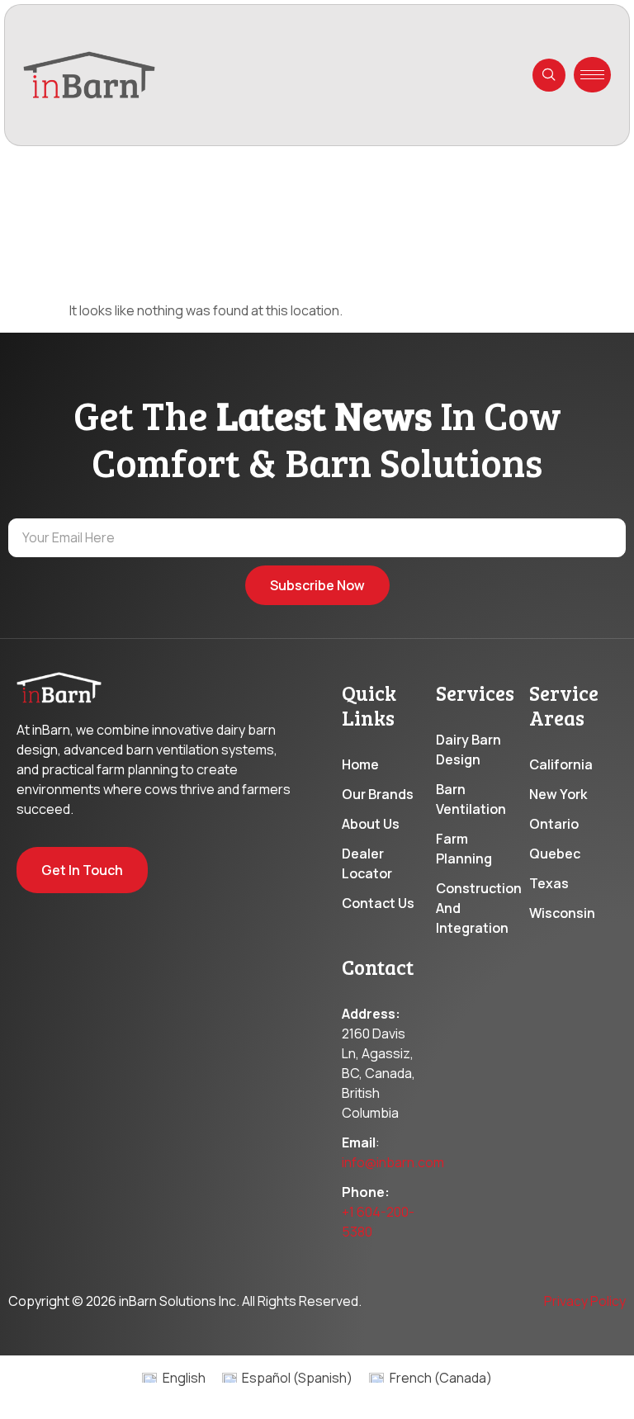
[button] (548, 75)
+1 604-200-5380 (378, 1222)
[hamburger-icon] (592, 74)
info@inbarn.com (393, 1162)
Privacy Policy (585, 1301)
